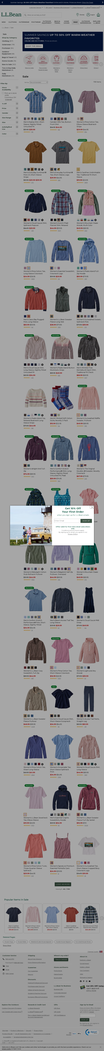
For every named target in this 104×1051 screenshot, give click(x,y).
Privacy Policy (73, 534)
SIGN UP (86, 521)
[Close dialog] (91, 507)
